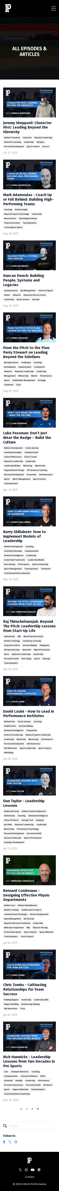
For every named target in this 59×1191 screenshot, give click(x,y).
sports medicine (46, 932)
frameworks (39, 367)
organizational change (14, 470)
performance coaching (37, 470)
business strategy (12, 641)
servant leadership (12, 838)
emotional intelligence (13, 555)
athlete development (13, 448)
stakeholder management (24, 380)
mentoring (27, 466)
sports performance (33, 838)
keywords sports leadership (38, 735)
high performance (42, 650)
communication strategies (15, 914)
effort (42, 1076)
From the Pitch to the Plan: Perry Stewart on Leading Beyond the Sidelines (26, 352)
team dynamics (30, 223)
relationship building (30, 1004)
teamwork (8, 385)
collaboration (10, 726)
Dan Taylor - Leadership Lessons (24, 803)
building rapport (11, 1000)
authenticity (9, 636)
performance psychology (28, 829)
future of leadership (13, 735)
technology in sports (13, 227)
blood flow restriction (33, 636)
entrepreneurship (12, 650)
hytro (6, 654)
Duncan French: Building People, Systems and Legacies (23, 280)
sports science (33, 146)
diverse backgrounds (39, 914)
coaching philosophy (13, 551)
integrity (40, 820)
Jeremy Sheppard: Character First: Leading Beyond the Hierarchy (27, 127)
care (6, 1072)
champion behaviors (20, 1072)
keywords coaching (12, 142)
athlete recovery (11, 811)
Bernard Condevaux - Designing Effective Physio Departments (26, 895)
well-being (8, 752)
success (45, 146)
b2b (19, 636)
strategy (41, 380)
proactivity (31, 474)
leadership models (12, 466)
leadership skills (41, 1000)
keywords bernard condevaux (17, 923)
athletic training (11, 910)
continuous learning (32, 641)
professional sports (12, 932)
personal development (14, 146)
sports (7, 380)
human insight (21, 209)
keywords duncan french (35, 295)
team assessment (12, 223)
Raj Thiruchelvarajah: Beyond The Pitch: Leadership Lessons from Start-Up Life (29, 626)
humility (18, 1080)
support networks (20, 1089)
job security (29, 919)
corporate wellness (29, 1076)
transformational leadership (17, 573)
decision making (30, 645)
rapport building (11, 1004)
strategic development (14, 842)
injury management (12, 919)
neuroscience (10, 218)
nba (28, 927)
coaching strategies (13, 452)
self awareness (10, 1008)
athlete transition (12, 137)
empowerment (25, 367)
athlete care (9, 905)
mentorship (23, 376)
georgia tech (27, 820)
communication (11, 290)
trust (18, 385)
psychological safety (28, 218)
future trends (30, 457)
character (27, 137)
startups (46, 658)
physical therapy (40, 927)
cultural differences (13, 457)
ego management (28, 290)
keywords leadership (24, 371)
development (10, 367)
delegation (44, 645)
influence (17, 295)
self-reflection (10, 748)
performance (46, 376)
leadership (29, 142)
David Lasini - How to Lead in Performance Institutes (28, 713)
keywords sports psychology (16, 214)
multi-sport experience (14, 927)
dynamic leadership (43, 137)
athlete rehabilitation (27, 905)
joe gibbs (8, 824)
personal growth (11, 658)
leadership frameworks (14, 560)
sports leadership (40, 564)
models (34, 376)
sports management (21, 479)
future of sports (45, 290)
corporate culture (12, 645)
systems (35, 299)
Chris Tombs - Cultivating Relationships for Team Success (24, 989)
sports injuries (30, 932)
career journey (32, 448)
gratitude (8, 1080)
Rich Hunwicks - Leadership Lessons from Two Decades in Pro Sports (29, 1061)
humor (7, 295)
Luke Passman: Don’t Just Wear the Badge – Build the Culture (27, 437)
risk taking (26, 658)
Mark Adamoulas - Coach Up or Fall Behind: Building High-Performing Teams (28, 199)
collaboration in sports (31, 910)
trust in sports (27, 936)
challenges (26, 362)
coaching (8, 209)
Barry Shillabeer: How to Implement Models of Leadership (24, 536)
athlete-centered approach (34, 811)
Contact (29, 1177)
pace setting (9, 564)
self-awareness (46, 474)
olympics (40, 142)
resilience (47, 1085)
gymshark (26, 650)
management (10, 376)
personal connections (13, 1085)
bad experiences (11, 362)
